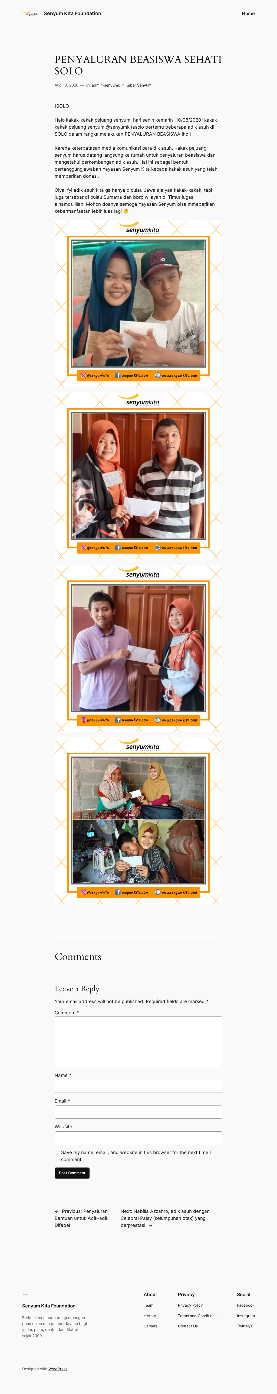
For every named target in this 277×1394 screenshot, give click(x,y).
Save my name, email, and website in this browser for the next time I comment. (136, 1156)
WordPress (57, 1368)
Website (63, 1126)
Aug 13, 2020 (66, 85)
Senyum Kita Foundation (72, 13)
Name (63, 1075)
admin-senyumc (106, 85)
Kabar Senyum (138, 85)
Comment (67, 1012)
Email (62, 1101)
